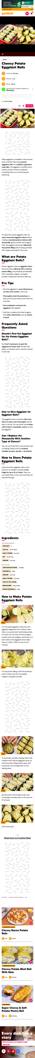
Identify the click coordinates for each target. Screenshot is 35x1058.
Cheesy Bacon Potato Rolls (15, 932)
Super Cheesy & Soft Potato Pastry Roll (14, 1009)
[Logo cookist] (7, 13)
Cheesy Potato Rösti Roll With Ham (16, 971)
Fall (26, 897)
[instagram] (8, 1051)
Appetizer (4, 897)
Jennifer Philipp (7, 101)
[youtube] (13, 1051)
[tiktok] (4, 1051)
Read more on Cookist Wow (17, 838)
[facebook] (18, 1051)
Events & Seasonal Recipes (16, 897)
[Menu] (27, 13)
